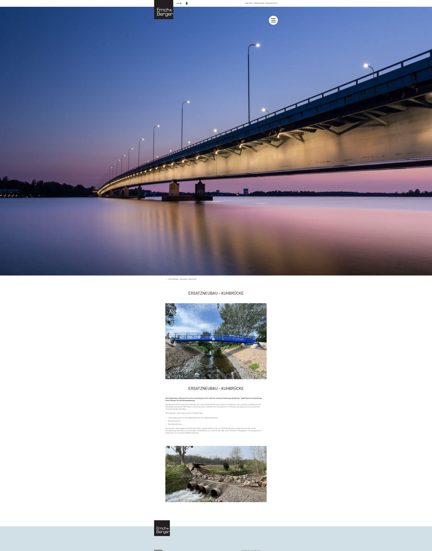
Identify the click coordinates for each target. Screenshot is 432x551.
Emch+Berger (173, 279)
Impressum (259, 3)
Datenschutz (272, 3)
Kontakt (249, 3)
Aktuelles (183, 279)
